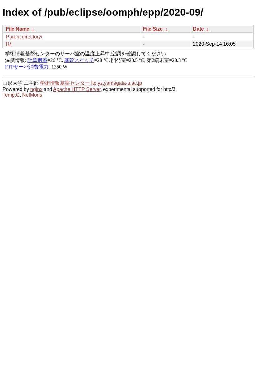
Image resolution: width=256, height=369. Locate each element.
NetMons (32, 95)
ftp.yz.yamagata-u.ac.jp (116, 83)
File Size (153, 29)
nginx (36, 89)
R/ (8, 44)
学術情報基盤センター (65, 83)
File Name (17, 29)
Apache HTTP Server (77, 89)
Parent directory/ (24, 36)
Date (198, 29)
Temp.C (11, 95)
